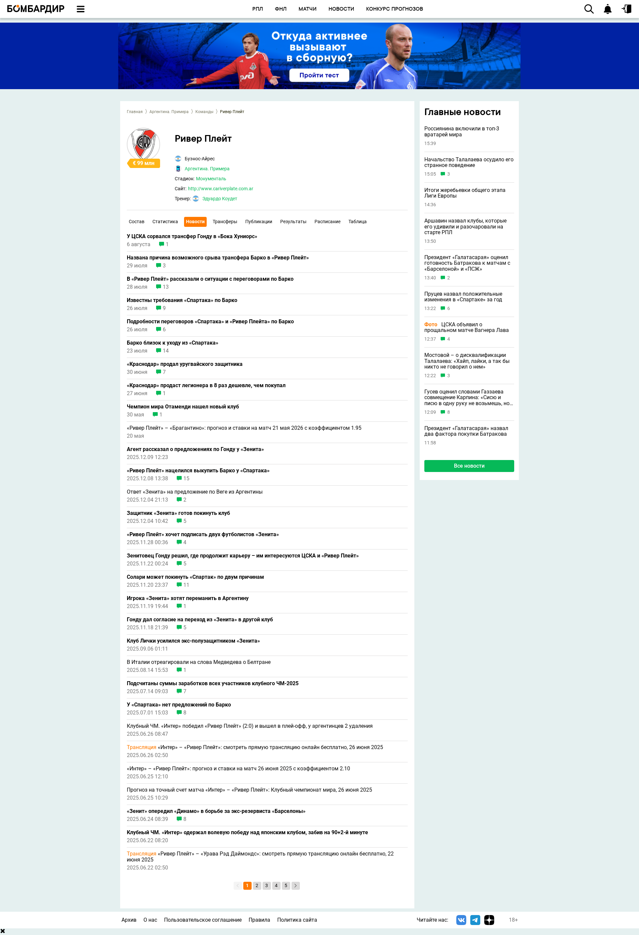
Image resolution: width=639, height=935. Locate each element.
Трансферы (225, 221)
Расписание (327, 221)
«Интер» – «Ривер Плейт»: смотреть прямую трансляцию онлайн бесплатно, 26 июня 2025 (255, 747)
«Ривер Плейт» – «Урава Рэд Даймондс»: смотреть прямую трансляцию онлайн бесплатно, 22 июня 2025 (260, 857)
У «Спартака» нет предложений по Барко (179, 705)
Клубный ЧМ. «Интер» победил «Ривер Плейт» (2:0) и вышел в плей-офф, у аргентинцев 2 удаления (250, 726)
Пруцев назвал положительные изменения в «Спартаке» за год (463, 297)
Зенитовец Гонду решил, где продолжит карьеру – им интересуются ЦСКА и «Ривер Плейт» (243, 556)
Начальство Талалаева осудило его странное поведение (469, 162)
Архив (128, 919)
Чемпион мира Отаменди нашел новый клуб (183, 407)
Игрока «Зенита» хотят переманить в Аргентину (188, 598)
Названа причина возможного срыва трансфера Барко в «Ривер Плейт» (218, 258)
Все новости (469, 466)
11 (186, 585)
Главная (135, 111)
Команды (204, 111)
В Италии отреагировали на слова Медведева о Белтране (199, 662)
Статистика (165, 221)
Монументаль (211, 178)
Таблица (357, 221)
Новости (195, 221)
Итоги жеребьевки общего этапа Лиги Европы (465, 193)
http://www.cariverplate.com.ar (220, 188)
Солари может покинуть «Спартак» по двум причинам (195, 577)
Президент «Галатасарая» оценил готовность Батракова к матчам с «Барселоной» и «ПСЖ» (467, 263)
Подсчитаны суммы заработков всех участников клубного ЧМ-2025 (213, 684)
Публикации (258, 221)
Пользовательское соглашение (203, 919)
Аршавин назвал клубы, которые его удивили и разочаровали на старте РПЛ (465, 226)
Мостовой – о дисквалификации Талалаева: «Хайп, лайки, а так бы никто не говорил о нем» (467, 361)
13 (166, 287)
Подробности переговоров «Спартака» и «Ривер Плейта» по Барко (210, 322)
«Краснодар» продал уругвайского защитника (185, 364)
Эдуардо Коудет (219, 198)
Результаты (293, 221)
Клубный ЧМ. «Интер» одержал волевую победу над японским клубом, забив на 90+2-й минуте (247, 833)
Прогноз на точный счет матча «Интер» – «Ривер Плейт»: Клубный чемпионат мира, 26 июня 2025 (249, 790)
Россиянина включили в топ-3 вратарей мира (461, 132)
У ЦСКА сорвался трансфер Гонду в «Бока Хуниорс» (192, 236)
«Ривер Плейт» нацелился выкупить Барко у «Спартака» (198, 471)
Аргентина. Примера (169, 111)
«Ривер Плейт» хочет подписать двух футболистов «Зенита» (203, 535)
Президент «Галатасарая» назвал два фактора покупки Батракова (466, 431)
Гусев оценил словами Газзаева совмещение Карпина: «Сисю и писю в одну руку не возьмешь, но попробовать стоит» (467, 397)
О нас (150, 919)
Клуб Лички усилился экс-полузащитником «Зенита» (193, 641)
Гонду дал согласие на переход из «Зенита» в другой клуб (200, 620)
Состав (136, 221)
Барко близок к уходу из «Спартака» (172, 343)
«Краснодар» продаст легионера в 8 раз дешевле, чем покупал (206, 386)
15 (186, 479)
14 (166, 351)
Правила (259, 919)
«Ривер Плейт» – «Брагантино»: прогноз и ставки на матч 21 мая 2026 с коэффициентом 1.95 (244, 428)
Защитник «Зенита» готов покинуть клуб (178, 513)
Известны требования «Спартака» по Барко (182, 300)
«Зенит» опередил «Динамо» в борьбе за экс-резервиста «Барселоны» (216, 811)
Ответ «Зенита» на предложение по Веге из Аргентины (195, 492)
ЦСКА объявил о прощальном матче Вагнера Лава (466, 327)
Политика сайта (297, 919)
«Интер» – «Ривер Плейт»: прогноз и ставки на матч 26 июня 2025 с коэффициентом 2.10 (238, 769)
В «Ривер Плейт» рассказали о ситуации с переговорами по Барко (210, 279)
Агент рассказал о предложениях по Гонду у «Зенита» (195, 449)
